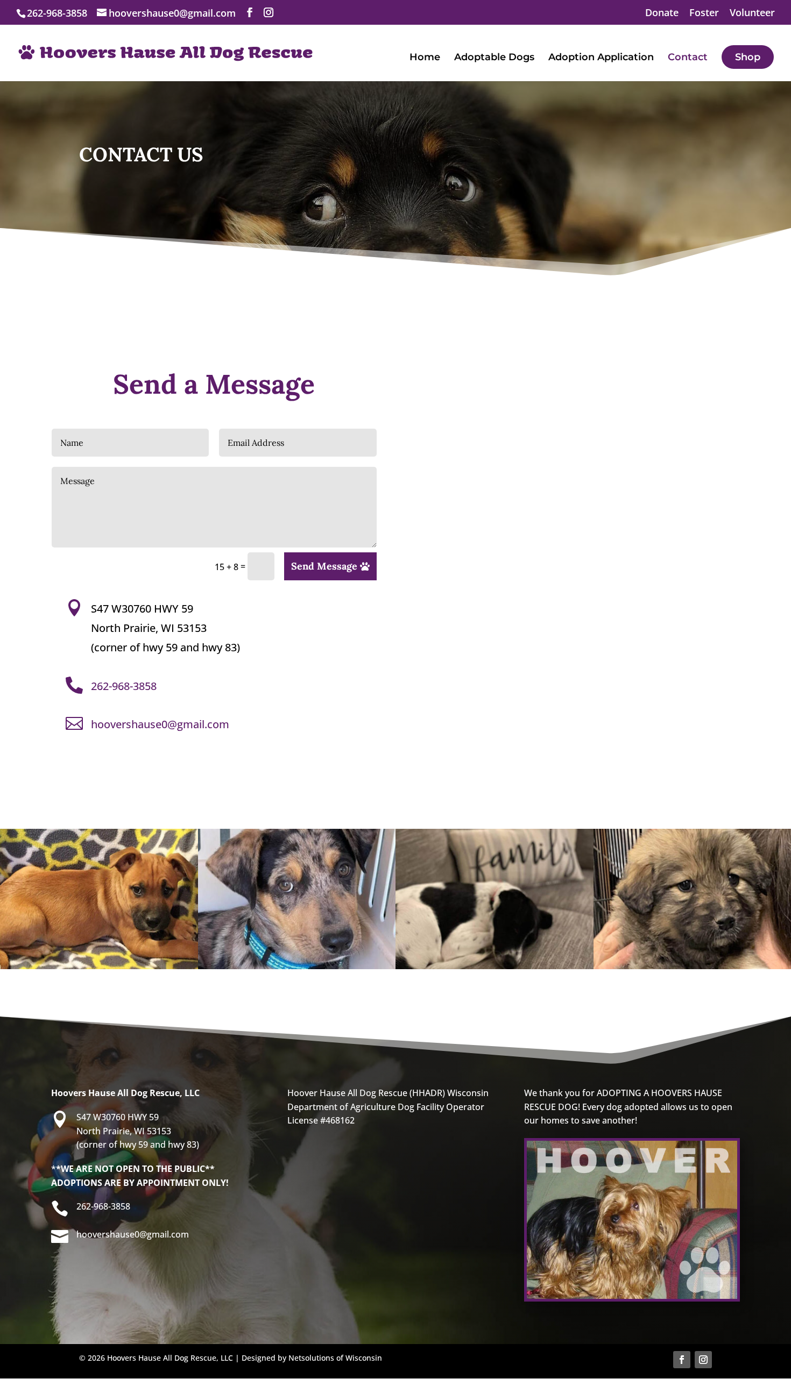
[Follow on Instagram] (703, 1359)
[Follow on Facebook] (681, 1359)
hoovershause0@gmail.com (160, 724)
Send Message (324, 566)
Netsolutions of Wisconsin (335, 1358)
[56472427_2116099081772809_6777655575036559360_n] (99, 966)
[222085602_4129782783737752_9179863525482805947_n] (297, 966)
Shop (747, 57)
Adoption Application (601, 58)
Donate (662, 13)
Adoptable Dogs (494, 58)
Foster (704, 13)
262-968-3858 (124, 686)
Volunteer (752, 13)
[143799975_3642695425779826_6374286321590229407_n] (495, 966)
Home (424, 58)
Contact (688, 58)
